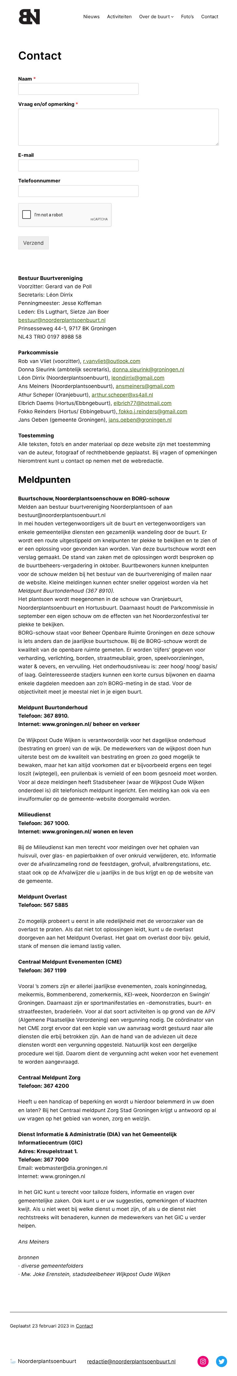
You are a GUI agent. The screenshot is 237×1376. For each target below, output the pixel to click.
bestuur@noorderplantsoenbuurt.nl (62, 320)
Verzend (33, 243)
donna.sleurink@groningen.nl (148, 369)
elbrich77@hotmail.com (143, 403)
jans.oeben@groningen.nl (140, 420)
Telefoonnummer (39, 180)
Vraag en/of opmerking (48, 104)
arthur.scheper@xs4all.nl (122, 395)
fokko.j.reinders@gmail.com (152, 411)
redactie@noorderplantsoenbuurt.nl (131, 1361)
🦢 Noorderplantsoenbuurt (43, 1361)
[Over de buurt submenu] (172, 16)
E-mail (26, 155)
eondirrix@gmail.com (138, 378)
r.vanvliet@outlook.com (111, 361)
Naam (27, 79)
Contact (84, 1326)
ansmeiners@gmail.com (145, 386)
